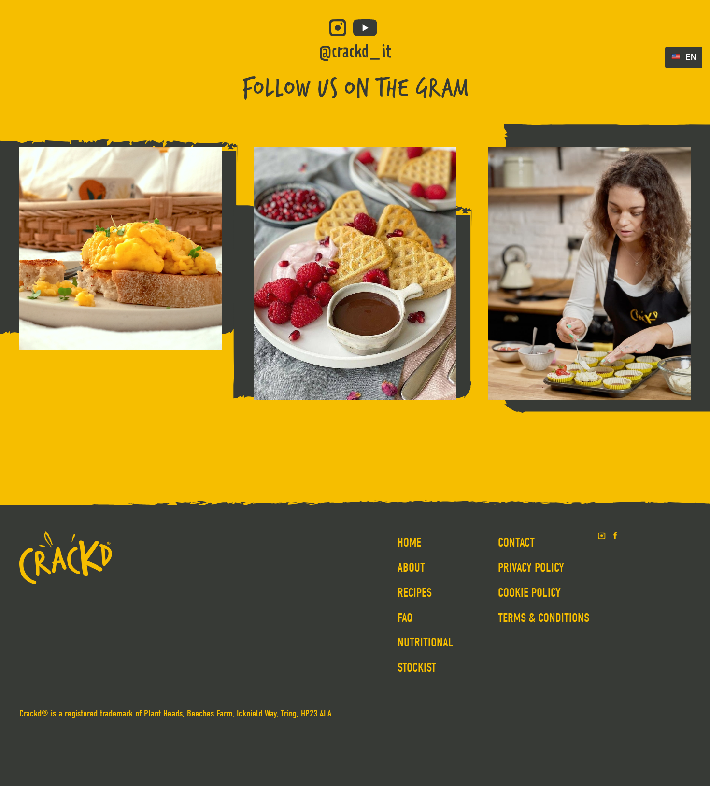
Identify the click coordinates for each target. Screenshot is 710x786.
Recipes (415, 593)
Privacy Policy (531, 568)
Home (409, 542)
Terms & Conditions (543, 618)
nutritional (426, 642)
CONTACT (516, 542)
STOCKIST (417, 667)
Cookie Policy (529, 593)
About (411, 568)
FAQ (405, 618)
